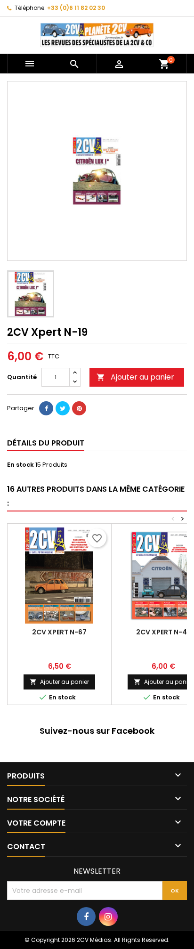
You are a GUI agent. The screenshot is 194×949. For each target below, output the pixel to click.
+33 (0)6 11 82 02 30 (76, 8)
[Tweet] (63, 408)
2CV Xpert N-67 (59, 632)
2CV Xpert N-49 (163, 632)
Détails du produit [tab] (45, 443)
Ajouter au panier (135, 377)
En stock (20, 465)
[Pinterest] (79, 408)
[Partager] (46, 408)
